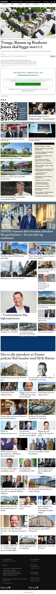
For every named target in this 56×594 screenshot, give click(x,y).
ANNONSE (20, 1)
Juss (43, 4)
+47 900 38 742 (37, 581)
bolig (6, 96)
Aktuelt (51, 4)
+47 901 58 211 (37, 568)
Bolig (12, 4)
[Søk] (51, 1)
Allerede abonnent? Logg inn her (28, 75)
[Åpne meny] (54, 2)
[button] (2, 131)
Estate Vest (28, 4)
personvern (11, 583)
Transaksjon (4, 4)
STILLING (26, 1)
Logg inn (38, 1)
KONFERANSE (32, 1)
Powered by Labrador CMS (28, 592)
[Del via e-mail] (54, 56)
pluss (2, 96)
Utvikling (20, 4)
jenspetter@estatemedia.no (35, 579)
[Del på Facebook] (51, 56)
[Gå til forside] (4, 1)
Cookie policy (5, 583)
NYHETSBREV (14, 1)
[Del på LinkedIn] (53, 56)
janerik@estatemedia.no (35, 566)
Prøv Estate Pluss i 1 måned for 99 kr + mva (28, 84)
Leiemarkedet (35, 4)
